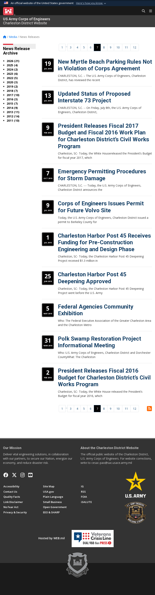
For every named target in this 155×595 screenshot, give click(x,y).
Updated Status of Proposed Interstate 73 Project (94, 97)
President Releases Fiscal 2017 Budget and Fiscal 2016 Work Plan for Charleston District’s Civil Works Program (103, 136)
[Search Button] (142, 11)
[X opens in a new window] (14, 475)
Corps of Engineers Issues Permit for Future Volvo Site (101, 207)
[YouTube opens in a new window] (30, 475)
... (66, 46)
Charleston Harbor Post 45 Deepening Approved (92, 278)
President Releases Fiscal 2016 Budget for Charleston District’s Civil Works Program (104, 377)
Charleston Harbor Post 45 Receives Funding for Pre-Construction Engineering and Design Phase (104, 242)
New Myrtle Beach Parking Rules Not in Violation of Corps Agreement (105, 65)
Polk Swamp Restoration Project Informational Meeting (99, 342)
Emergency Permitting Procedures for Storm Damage (102, 175)
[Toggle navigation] (149, 11)
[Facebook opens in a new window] (5, 475)
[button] (91, 3)
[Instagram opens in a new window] (22, 475)
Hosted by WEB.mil (51, 538)
